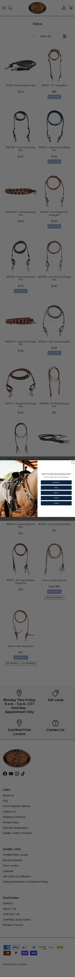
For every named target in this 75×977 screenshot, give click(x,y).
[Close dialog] (72, 462)
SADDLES (56, 482)
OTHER (56, 503)
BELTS (56, 492)
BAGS (56, 498)
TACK (56, 487)
